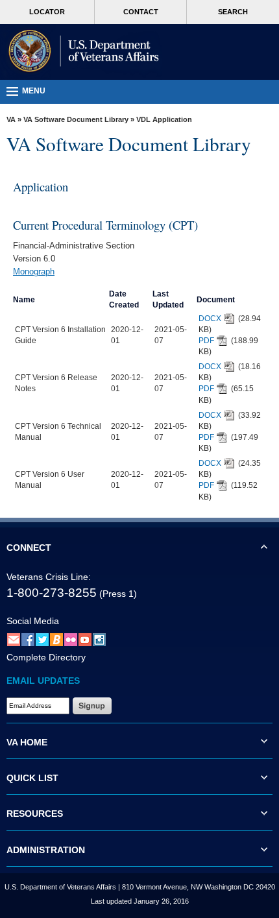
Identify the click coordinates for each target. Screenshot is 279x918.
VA (11, 119)
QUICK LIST (32, 778)
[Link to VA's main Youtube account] (85, 639)
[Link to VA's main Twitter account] (42, 639)
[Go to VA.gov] (81, 52)
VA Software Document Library (75, 119)
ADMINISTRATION (45, 850)
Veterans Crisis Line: (48, 577)
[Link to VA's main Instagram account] (99, 639)
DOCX (210, 318)
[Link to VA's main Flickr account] (71, 639)
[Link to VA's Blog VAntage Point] (56, 639)
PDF (206, 340)
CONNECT (28, 547)
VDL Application (164, 119)
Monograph (34, 271)
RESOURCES (34, 813)
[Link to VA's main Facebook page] (28, 639)
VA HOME (26, 742)
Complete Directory (46, 657)
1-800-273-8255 (51, 592)
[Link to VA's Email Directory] (13, 639)
